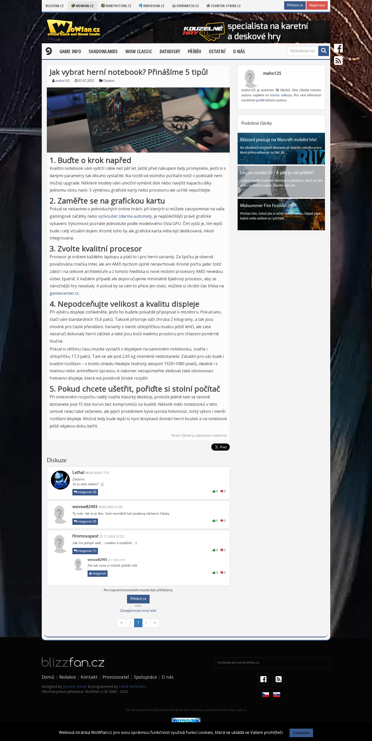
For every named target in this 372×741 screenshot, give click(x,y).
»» (154, 623)
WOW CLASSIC (138, 51)
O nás (239, 51)
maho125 (62, 81)
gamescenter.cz (64, 293)
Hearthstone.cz (118, 5)
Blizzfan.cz (55, 5)
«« (121, 623)
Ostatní (217, 51)
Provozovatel (115, 677)
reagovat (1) (86, 551)
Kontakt (89, 677)
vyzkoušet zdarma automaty (125, 216)
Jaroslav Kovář (75, 686)
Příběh (194, 51)
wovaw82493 (84, 507)
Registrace (317, 5)
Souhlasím (301, 732)
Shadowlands (103, 51)
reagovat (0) (86, 492)
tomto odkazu (281, 95)
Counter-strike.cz (225, 5)
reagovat (97, 574)
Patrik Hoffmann (132, 686)
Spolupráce (145, 677)
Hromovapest (85, 536)
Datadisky (170, 51)
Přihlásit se (295, 5)
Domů (48, 677)
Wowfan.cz (84, 5)
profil (260, 100)
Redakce (67, 677)
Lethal (78, 473)
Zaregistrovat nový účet (138, 611)
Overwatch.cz (187, 5)
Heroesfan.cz (153, 5)
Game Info (70, 51)
